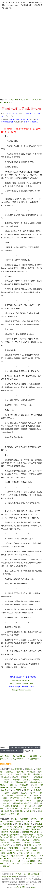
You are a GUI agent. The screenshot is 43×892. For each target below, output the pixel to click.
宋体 (38, 119)
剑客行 (18, 774)
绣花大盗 (26, 840)
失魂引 (8, 774)
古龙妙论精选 (32, 756)
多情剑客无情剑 (21, 782)
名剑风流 (16, 780)
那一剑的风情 (6, 811)
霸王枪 (34, 848)
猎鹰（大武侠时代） (33, 850)
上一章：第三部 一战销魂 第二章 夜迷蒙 (15, 129)
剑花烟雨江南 (21, 795)
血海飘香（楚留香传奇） (14, 827)
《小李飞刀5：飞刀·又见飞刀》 (23, 874)
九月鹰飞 (17, 790)
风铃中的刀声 (12, 808)
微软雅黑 (7, 122)
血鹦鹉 (10, 795)
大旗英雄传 (26, 777)
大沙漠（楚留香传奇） (34, 827)
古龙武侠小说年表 (17, 759)
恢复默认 (35, 122)
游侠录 (34, 819)
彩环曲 (14, 819)
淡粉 (17, 119)
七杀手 (27, 790)
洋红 (14, 119)
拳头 (4, 798)
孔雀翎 (15, 793)
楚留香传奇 (7, 782)
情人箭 (15, 777)
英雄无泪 (38, 803)
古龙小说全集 (13, 100)
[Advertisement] (21, 31)
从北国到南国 (16, 769)
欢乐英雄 (24, 785)
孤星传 (19, 821)
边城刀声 (19, 811)
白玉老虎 (26, 798)
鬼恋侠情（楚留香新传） (31, 829)
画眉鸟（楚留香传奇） (10, 829)
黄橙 (10, 119)
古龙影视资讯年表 (32, 759)
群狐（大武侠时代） (8, 853)
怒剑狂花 (36, 808)
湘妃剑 (27, 774)
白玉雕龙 (25, 808)
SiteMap (33, 887)
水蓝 (20, 119)
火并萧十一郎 (14, 814)
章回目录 (37, 747)
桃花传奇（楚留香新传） (31, 832)
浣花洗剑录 (38, 777)
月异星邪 (31, 772)
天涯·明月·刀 (35, 795)
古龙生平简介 (4, 756)
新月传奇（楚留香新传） (22, 803)
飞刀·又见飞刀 (29, 806)
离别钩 (39, 801)
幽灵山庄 (16, 842)
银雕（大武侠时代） (26, 853)
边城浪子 (36, 787)
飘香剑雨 (5, 777)
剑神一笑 (37, 842)
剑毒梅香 (24, 819)
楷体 (11, 122)
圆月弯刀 (37, 798)
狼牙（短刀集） (17, 856)
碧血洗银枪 (7, 801)
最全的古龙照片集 (19, 756)
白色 (27, 119)
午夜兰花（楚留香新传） (11, 806)
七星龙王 (29, 801)
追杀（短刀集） (31, 856)
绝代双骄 (37, 780)
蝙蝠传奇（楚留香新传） (10, 832)
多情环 (33, 793)
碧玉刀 (24, 793)
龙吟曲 (5, 780)
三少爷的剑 (15, 798)
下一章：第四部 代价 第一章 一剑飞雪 (12, 751)
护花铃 (36, 774)
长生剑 (5, 793)
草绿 (24, 119)
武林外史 (26, 780)
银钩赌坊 (5, 842)
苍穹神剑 (29, 769)
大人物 (34, 785)
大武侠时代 (30, 811)
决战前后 (36, 840)
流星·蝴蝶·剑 (24, 787)
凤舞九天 (6, 803)
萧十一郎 (13, 785)
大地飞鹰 (19, 801)
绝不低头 (37, 790)
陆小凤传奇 (5, 790)
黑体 (2, 122)
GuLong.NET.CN (13, 5)
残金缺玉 (9, 772)
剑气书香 (20, 772)
